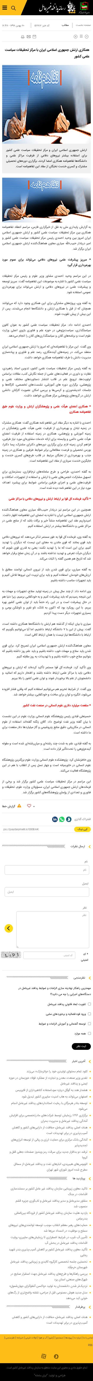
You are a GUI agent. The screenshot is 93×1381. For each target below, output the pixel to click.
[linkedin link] (55, 819)
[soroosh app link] (56, 1357)
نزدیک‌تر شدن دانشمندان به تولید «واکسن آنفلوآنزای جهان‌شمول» (48, 1286)
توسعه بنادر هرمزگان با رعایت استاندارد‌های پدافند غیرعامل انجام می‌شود (49, 1106)
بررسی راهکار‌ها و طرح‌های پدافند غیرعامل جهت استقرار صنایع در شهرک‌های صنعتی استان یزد (49, 1276)
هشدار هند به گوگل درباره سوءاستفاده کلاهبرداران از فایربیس (51, 1090)
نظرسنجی (10, 1338)
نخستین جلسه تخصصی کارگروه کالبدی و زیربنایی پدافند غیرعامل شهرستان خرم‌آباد (48, 1264)
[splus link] (69, 819)
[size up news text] (75, 36)
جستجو (59, 1338)
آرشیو (51, 1338)
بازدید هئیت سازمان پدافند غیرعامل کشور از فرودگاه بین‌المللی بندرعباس (50, 1216)
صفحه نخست (83, 25)
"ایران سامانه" (41, 1375)
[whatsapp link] (62, 819)
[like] (29, 806)
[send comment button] (9, 928)
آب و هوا (43, 1338)
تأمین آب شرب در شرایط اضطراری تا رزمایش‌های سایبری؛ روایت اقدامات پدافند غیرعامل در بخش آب (49, 1240)
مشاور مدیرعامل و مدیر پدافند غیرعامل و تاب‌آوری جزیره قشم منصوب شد (51, 1203)
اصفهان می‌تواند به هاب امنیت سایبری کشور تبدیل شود (54, 1096)
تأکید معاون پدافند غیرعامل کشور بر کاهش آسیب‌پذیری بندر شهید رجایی (48, 1252)
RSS (90, 1345)
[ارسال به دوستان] (28, 37)
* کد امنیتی (84, 957)
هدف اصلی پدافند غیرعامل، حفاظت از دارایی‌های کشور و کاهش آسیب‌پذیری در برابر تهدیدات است (49, 1130)
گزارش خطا (9, 806)
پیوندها (68, 1338)
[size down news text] (86, 36)
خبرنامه (20, 1338)
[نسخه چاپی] (22, 37)
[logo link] (58, 7)
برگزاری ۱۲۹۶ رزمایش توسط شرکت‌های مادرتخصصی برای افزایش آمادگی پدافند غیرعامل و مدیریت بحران (48, 1118)
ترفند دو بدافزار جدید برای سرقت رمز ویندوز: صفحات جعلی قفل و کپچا (48, 1154)
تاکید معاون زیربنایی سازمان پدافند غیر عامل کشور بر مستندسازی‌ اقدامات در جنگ (49, 1191)
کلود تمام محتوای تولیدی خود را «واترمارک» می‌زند (57, 1071)
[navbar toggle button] (4, 8)
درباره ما (77, 1338)
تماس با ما (88, 1338)
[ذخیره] (34, 36)
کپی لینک (82, 829)
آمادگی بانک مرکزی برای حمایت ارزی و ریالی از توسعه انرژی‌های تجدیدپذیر (49, 1142)
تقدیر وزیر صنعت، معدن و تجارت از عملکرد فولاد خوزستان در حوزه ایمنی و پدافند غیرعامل (48, 1080)
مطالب (65, 25)
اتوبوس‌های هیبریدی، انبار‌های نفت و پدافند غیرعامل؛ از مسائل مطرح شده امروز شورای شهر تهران (50, 1167)
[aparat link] (44, 1356)
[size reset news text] (80, 36)
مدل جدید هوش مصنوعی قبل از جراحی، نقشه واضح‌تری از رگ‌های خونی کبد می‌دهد (47, 1295)
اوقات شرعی (31, 1338)
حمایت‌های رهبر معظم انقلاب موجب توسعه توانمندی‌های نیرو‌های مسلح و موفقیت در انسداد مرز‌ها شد (47, 1228)
